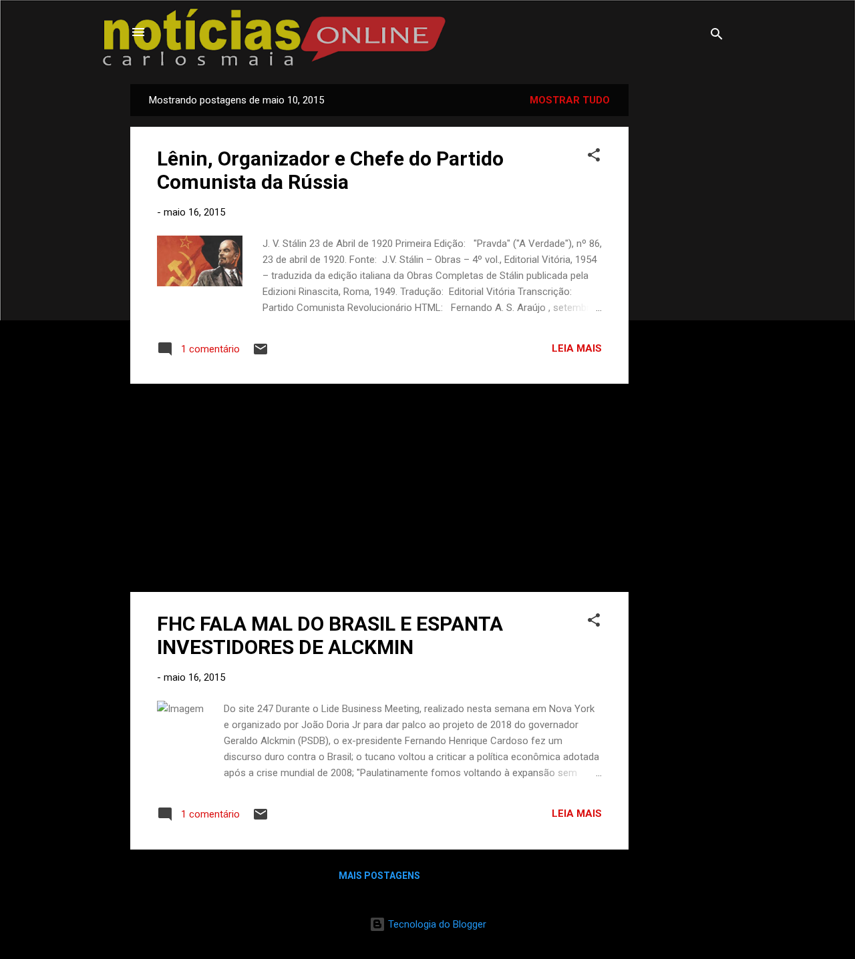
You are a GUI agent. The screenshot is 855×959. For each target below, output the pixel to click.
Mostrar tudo (570, 100)
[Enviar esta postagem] (260, 354)
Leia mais (577, 348)
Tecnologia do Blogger (435, 924)
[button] (594, 157)
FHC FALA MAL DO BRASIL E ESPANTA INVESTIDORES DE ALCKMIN (330, 635)
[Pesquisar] (717, 36)
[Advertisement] (682, 284)
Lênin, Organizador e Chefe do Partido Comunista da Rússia (330, 170)
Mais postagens (379, 875)
